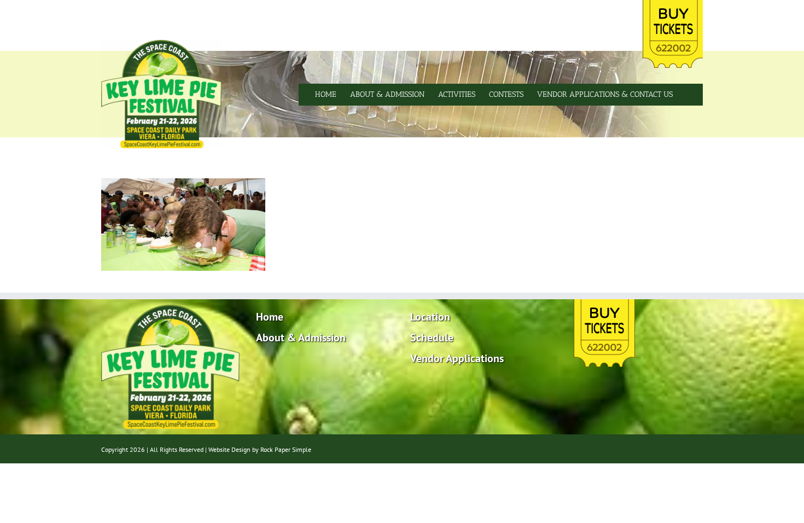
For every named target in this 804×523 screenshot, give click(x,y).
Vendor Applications (457, 358)
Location (430, 317)
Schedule (431, 337)
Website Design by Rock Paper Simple (259, 449)
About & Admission (301, 337)
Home (269, 317)
